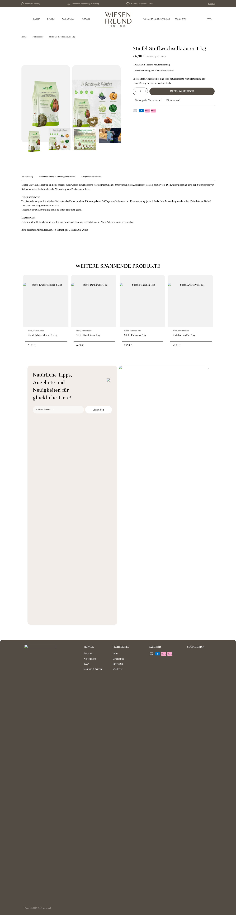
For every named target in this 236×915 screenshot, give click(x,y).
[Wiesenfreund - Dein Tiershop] (118, 18)
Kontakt (211, 4)
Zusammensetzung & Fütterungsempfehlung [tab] (57, 176)
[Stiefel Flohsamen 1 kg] (142, 301)
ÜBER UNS (181, 18)
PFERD (51, 18)
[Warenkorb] (209, 19)
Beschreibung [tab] (27, 176)
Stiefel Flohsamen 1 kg (135, 335)
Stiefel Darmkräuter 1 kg (88, 335)
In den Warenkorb (182, 91)
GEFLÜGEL (68, 18)
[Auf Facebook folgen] (189, 653)
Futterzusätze (37, 37)
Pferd (30, 331)
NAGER (86, 18)
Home (23, 37)
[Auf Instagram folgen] (194, 653)
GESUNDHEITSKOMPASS (156, 18)
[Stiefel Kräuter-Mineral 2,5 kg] (45, 301)
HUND (36, 18)
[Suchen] (196, 18)
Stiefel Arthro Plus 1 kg (184, 335)
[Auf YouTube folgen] (199, 653)
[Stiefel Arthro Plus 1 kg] (190, 301)
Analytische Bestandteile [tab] (91, 176)
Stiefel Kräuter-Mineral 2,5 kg (42, 335)
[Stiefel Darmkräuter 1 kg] (93, 301)
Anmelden (98, 409)
